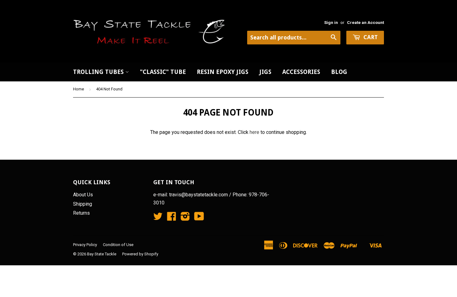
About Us (83, 195)
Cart (370, 37)
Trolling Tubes (99, 71)
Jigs (265, 71)
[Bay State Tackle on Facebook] (171, 218)
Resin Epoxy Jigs (222, 71)
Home (78, 89)
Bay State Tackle (101, 254)
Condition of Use (118, 244)
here (254, 132)
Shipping (82, 204)
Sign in (331, 22)
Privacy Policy (85, 244)
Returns (81, 213)
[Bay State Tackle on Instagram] (185, 218)
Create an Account (365, 22)
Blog (339, 71)
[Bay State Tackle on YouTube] (199, 218)
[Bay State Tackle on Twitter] (158, 218)
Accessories (301, 71)
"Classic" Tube (163, 71)
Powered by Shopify (140, 254)
